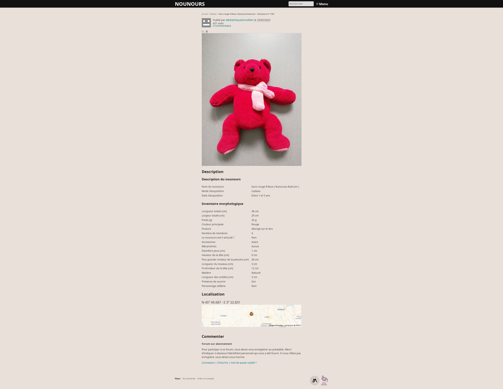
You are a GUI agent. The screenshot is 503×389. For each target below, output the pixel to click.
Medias (213, 14)
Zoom (203, 31)
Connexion (208, 362)
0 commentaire (222, 25)
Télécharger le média (207, 31)
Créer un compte (205, 378)
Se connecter (189, 378)
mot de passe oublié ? (243, 362)
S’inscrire (222, 362)
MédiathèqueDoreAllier (240, 20)
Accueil (205, 14)
